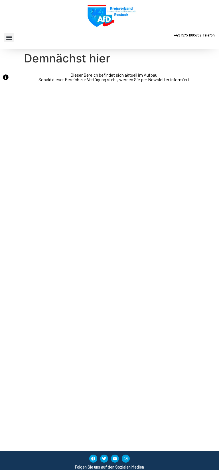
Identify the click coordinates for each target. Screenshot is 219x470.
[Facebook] (93, 459)
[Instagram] (126, 459)
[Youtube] (115, 459)
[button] (9, 37)
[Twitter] (104, 459)
